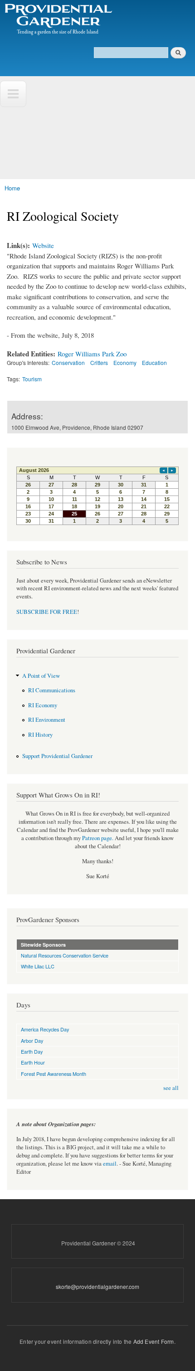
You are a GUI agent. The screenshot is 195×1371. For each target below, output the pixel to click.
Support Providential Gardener (57, 756)
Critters (99, 362)
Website (43, 245)
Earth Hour (33, 1062)
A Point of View (41, 676)
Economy (124, 362)
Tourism (32, 379)
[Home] (58, 20)
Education (154, 362)
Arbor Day (32, 1040)
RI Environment (46, 720)
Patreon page (97, 838)
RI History (40, 735)
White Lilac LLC (37, 966)
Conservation (68, 362)
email (110, 1163)
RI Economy (42, 705)
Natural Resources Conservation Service (64, 955)
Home (12, 188)
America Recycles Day (45, 1029)
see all (171, 1088)
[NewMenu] (13, 94)
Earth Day (32, 1051)
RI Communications (51, 690)
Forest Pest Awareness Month (53, 1073)
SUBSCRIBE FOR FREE (46, 612)
